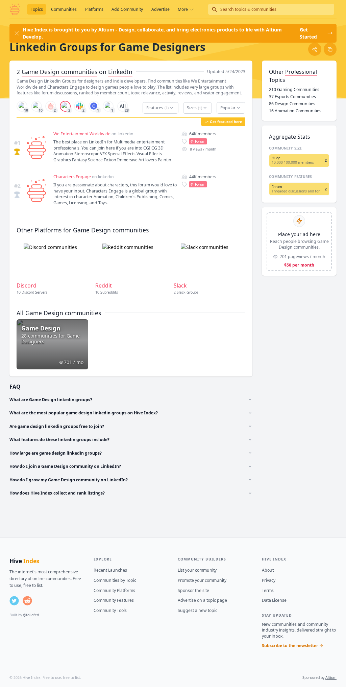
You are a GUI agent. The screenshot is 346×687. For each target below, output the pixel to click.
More (183, 9)
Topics (37, 9)
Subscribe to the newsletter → (292, 645)
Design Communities (292, 104)
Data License (274, 600)
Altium (331, 677)
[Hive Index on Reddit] (27, 600)
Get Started (308, 33)
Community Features (114, 600)
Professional (301, 71)
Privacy (268, 580)
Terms (268, 590)
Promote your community (202, 580)
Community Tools (110, 610)
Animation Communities (295, 111)
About (268, 570)
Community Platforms (114, 590)
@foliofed (31, 615)
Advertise (160, 9)
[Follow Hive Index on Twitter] (14, 600)
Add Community (127, 9)
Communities (64, 9)
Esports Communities (292, 96)
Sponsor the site (193, 590)
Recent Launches (110, 570)
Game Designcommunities (59, 72)
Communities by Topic (115, 580)
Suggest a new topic (197, 610)
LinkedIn (120, 72)
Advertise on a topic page (202, 600)
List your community (197, 570)
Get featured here (226, 121)
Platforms (94, 9)
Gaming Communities (294, 89)
